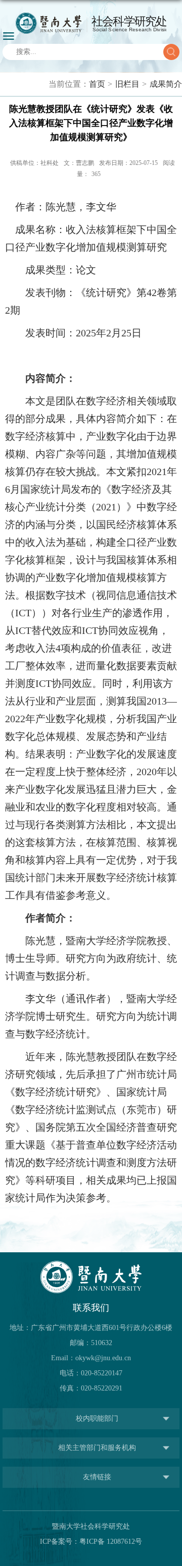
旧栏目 (127, 84)
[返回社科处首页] (91, 23)
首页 (97, 84)
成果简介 (166, 84)
